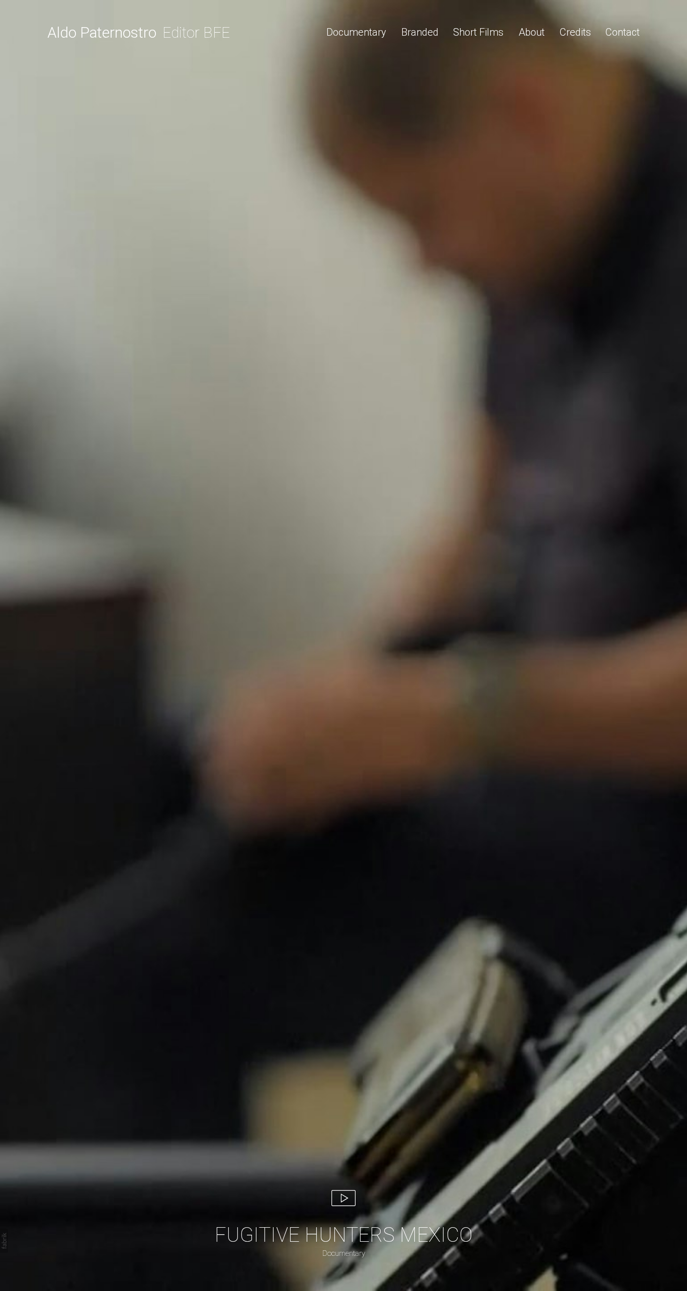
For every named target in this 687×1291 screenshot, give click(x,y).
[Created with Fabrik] (4, 1241)
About (532, 32)
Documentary (356, 32)
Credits (575, 32)
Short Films (478, 32)
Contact (623, 32)
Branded (420, 32)
